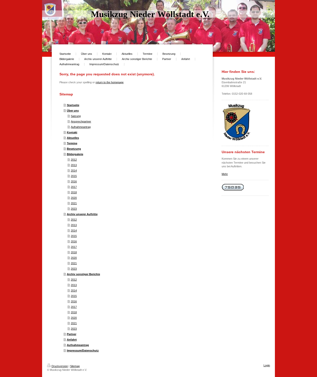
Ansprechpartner (81, 121)
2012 (74, 159)
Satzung (76, 116)
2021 (74, 203)
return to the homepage (110, 82)
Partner (71, 334)
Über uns (73, 110)
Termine (72, 143)
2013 (74, 165)
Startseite (73, 105)
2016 (74, 181)
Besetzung (74, 148)
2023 (74, 208)
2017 (74, 186)
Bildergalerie (75, 154)
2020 (74, 197)
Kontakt (72, 132)
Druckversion (60, 366)
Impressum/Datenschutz (83, 350)
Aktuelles (73, 137)
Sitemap (75, 366)
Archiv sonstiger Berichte (83, 274)
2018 (74, 192)
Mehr (225, 174)
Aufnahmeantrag (81, 126)
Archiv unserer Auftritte (82, 214)
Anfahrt (72, 339)
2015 (74, 175)
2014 (74, 170)
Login (267, 365)
